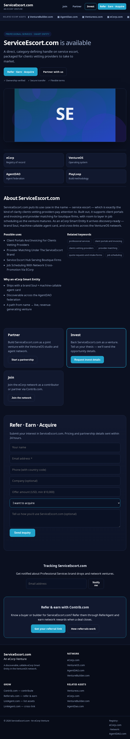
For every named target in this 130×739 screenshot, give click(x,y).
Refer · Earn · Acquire (112, 6)
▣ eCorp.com (113, 16)
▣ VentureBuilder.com (38, 16)
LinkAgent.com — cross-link (19, 706)
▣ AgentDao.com (66, 16)
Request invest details (87, 359)
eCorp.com (73, 660)
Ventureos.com (75, 690)
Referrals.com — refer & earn (20, 696)
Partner (77, 6)
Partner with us (53, 71)
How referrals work (83, 628)
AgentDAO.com (75, 670)
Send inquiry (22, 532)
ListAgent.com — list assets (19, 701)
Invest (90, 6)
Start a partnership (23, 359)
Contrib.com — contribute (18, 690)
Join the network (21, 397)
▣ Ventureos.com (91, 16)
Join (65, 6)
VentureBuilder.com (78, 675)
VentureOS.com (76, 665)
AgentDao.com (75, 706)
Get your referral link (48, 628)
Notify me (96, 584)
